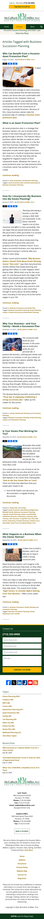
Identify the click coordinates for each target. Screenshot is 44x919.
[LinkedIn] (19, 682)
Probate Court (34, 521)
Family (12, 413)
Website (22, 860)
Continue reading (11, 175)
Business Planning (31, 181)
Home (6, 27)
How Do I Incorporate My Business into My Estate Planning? (22, 197)
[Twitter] (13, 682)
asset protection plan (15, 183)
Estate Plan (31, 308)
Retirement (7, 614)
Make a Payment (22, 831)
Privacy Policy (22, 867)
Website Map (22, 871)
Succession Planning (10, 609)
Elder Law (8, 722)
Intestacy (29, 516)
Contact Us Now (22, 669)
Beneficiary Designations (29, 510)
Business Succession (17, 308)
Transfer (17, 614)
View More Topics (10, 736)
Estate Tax (8, 726)
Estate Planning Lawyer (17, 514)
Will (6, 703)
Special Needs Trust (29, 523)
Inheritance (22, 516)
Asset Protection (15, 181)
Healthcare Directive (10, 516)
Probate (8, 700)
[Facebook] (8, 682)
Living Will (23, 519)
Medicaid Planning (12, 732)
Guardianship (31, 514)
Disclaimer (22, 863)
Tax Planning (9, 719)
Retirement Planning (31, 312)
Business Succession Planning (13, 185)
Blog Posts (22, 878)
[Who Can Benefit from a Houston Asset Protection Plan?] (18, 77)
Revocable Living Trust (10, 523)
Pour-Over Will (33, 519)
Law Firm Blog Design (22, 916)
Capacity (6, 514)
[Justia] (24, 682)
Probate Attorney (14, 312)
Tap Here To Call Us (22, 7)
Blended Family (8, 512)
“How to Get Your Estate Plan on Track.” (20, 480)
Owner (32, 611)
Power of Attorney (9, 521)
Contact (19, 27)
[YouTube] (30, 682)
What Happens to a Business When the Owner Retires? (22, 535)
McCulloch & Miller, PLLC (29, 907)
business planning (30, 183)
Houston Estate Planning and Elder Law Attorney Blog (22, 17)
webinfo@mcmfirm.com (25, 805)
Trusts (7, 706)
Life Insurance (14, 519)
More (32, 27)
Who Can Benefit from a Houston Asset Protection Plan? (21, 55)
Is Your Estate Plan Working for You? (20, 432)
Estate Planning (30, 607)
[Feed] (35, 682)
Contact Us (22, 875)
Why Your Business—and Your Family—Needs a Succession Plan (21, 325)
